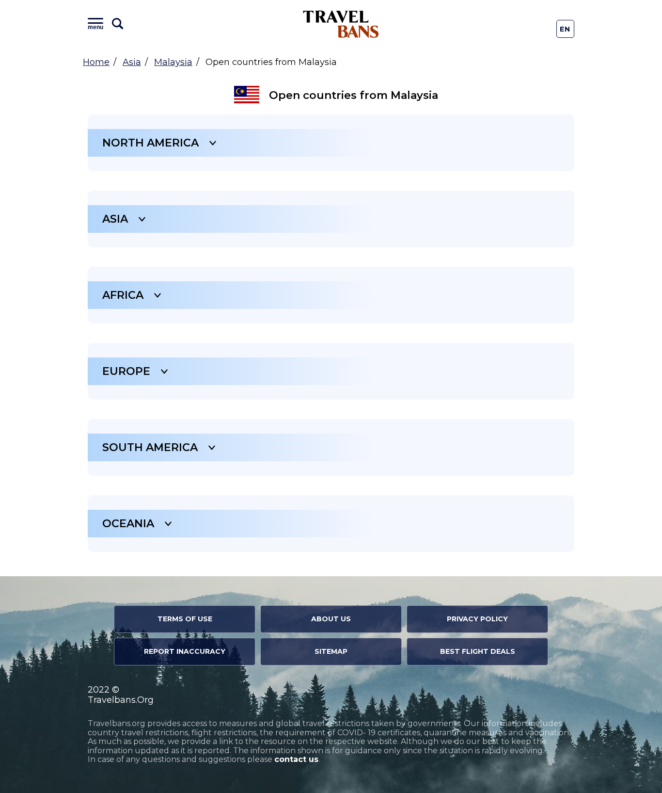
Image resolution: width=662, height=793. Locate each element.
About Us (331, 619)
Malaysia (173, 62)
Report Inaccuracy (184, 651)
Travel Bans (341, 24)
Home (96, 62)
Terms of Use (185, 619)
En (565, 29)
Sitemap (331, 651)
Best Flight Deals (477, 651)
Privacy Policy (477, 619)
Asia (132, 62)
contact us (296, 759)
